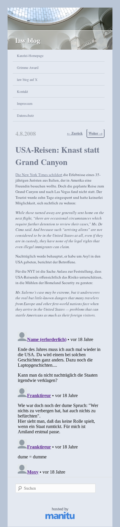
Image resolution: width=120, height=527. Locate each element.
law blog (27, 40)
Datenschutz (25, 115)
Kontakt (22, 91)
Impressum (24, 103)
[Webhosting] (60, 518)
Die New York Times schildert (38, 174)
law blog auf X (27, 79)
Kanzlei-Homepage (30, 55)
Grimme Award (27, 67)
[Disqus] (59, 402)
